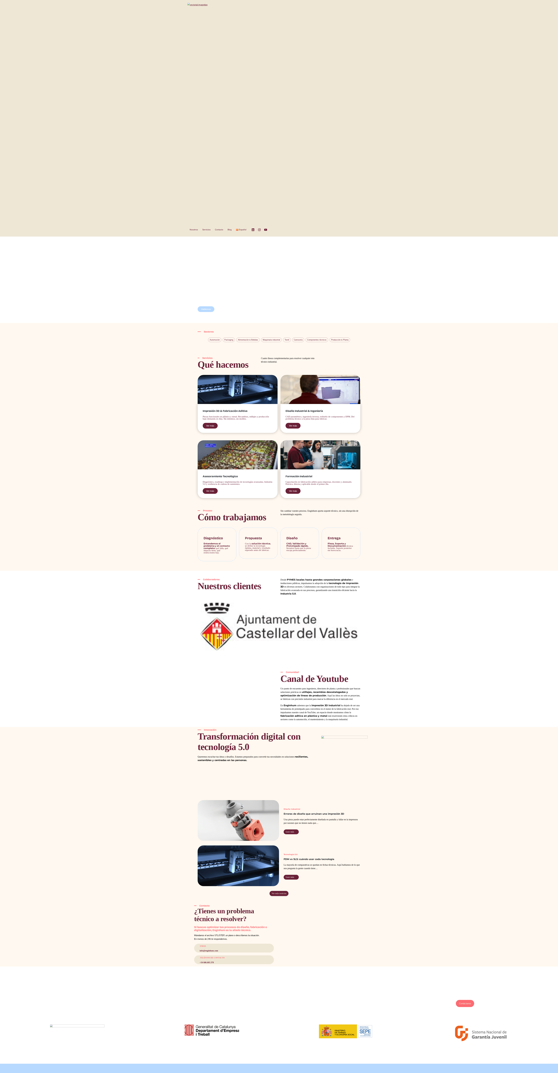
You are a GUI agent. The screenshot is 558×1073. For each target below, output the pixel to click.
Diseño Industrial (292, 809)
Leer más (290, 832)
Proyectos (279, 1008)
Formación (279, 1002)
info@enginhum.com (465, 994)
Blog (230, 229)
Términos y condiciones (93, 1015)
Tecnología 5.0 (291, 854)
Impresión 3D (279, 998)
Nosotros (194, 229)
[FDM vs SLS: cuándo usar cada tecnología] (238, 865)
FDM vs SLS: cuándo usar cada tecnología (309, 859)
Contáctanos (465, 1003)
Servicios (206, 229)
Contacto (219, 229)
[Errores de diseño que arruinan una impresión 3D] (238, 820)
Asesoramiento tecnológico (279, 994)
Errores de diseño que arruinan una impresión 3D (314, 813)
